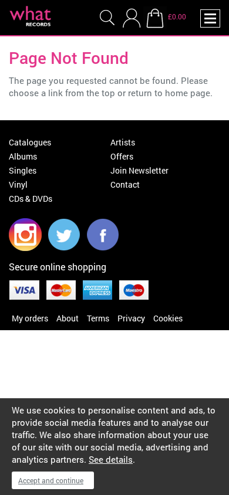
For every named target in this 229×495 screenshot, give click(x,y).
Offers (121, 156)
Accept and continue (50, 480)
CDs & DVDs (30, 198)
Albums (23, 156)
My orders (30, 318)
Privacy (131, 318)
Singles (22, 170)
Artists (122, 142)
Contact (125, 184)
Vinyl (18, 184)
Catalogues (30, 142)
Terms (98, 318)
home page (187, 93)
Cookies (168, 318)
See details (111, 459)
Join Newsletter (139, 170)
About (67, 318)
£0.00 (177, 16)
